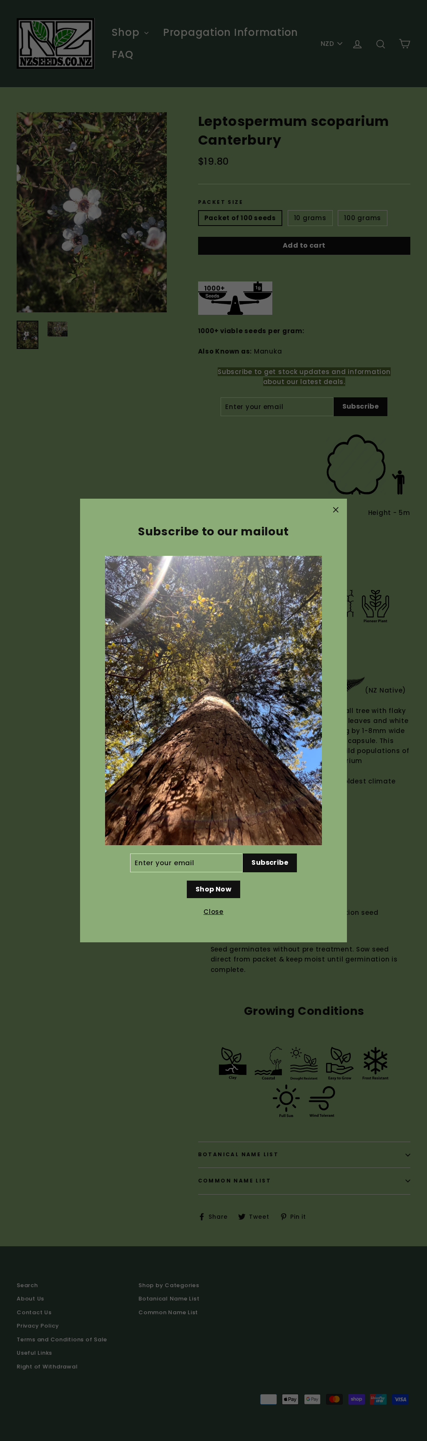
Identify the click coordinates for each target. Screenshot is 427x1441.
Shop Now (213, 889)
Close (213, 911)
